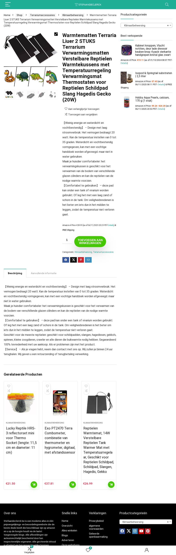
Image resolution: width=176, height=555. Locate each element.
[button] (56, 34)
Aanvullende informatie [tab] (44, 273)
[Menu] (8, 4)
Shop (19, 15)
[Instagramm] (135, 531)
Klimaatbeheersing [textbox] (145, 25)
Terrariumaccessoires (42, 15)
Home (7, 15)
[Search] (167, 4)
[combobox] (146, 25)
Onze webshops (71, 545)
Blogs (65, 535)
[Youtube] (141, 531)
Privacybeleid (96, 521)
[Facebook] (122, 531)
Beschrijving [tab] (15, 273)
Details (111, 225)
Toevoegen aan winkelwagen (90, 241)
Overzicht (67, 525)
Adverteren (68, 540)
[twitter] (128, 531)
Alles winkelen (69, 530)
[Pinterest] (147, 531)
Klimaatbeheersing (73, 15)
